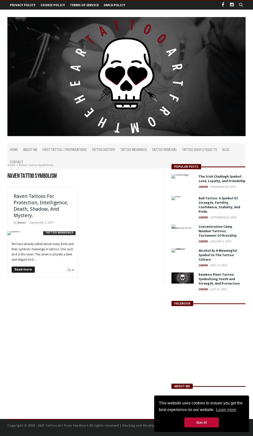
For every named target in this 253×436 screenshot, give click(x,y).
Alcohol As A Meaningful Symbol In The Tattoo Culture (218, 255)
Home (11, 165)
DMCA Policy (114, 5)
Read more (23, 269)
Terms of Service (84, 5)
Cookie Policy (53, 5)
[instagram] (231, 5)
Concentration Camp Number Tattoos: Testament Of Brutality (218, 231)
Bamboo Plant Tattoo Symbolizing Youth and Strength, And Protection (219, 279)
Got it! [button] (201, 422)
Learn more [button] (226, 410)
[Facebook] (222, 5)
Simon (21, 222)
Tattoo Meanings (59, 232)
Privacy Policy (23, 5)
